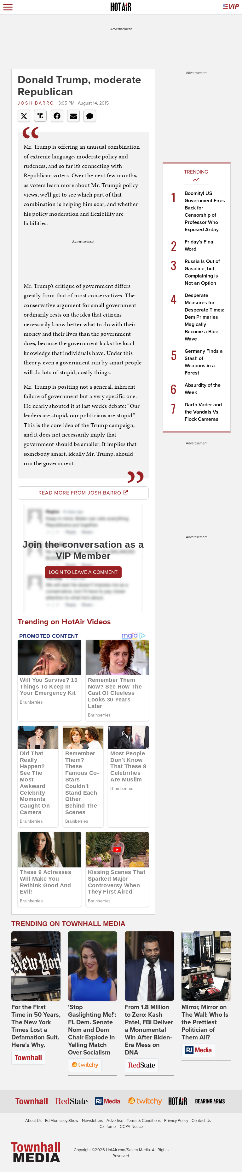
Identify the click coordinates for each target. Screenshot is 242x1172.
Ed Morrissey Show (61, 1120)
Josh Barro (37, 103)
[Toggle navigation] (8, 7)
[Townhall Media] (35, 1151)
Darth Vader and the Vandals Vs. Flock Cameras (203, 412)
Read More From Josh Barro (80, 493)
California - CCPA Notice (121, 1126)
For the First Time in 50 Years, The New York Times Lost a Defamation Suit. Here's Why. (35, 1026)
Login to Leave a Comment (83, 572)
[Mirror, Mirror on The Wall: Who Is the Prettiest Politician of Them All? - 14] (206, 966)
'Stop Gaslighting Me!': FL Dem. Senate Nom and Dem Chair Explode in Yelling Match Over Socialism (92, 1029)
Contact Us (201, 1120)
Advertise (115, 1120)
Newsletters (92, 1120)
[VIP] (231, 7)
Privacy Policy (176, 1120)
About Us (33, 1120)
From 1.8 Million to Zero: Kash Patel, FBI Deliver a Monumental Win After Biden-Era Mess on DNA (149, 1029)
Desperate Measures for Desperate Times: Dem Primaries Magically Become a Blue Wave (204, 317)
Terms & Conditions (144, 1120)
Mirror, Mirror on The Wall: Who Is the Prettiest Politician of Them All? (205, 1022)
